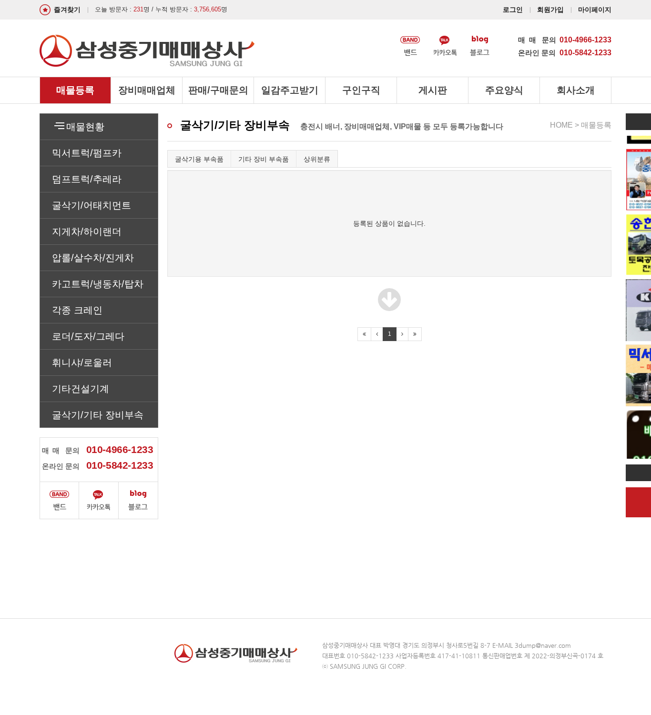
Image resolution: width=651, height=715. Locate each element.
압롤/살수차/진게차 (93, 257)
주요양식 (504, 90)
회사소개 (576, 90)
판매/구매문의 (218, 90)
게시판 (432, 90)
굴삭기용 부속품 (199, 159)
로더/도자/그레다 (88, 336)
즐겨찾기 (67, 9)
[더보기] (389, 307)
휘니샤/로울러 (82, 362)
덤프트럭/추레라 (87, 179)
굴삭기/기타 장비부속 (97, 415)
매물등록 (75, 90)
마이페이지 (594, 9)
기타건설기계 (80, 388)
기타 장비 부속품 (263, 159)
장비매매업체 (146, 90)
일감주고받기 (289, 90)
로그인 (513, 9)
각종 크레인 (77, 310)
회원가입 (550, 9)
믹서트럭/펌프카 (87, 153)
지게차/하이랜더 (87, 231)
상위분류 (317, 159)
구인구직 (361, 90)
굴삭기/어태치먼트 (91, 205)
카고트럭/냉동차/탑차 (97, 284)
